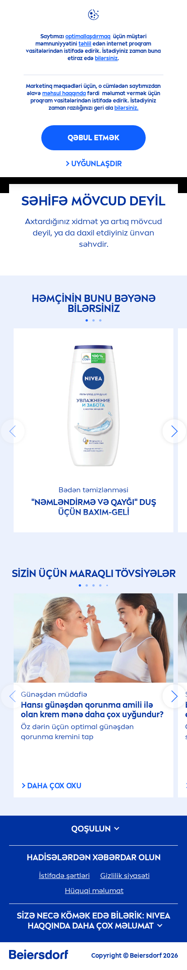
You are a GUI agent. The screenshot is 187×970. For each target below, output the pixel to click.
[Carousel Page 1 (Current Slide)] (87, 320)
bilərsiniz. (126, 108)
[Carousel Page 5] (107, 586)
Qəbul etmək (93, 137)
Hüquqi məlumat (94, 890)
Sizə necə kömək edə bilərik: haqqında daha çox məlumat (93, 921)
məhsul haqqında (64, 93)
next (174, 431)
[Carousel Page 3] (100, 320)
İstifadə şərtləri (64, 875)
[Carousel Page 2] (94, 320)
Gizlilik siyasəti (125, 875)
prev (13, 431)
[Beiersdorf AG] (38, 956)
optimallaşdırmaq (87, 36)
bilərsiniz (106, 58)
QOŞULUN (92, 829)
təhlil (85, 44)
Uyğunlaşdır (96, 163)
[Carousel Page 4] (100, 585)
